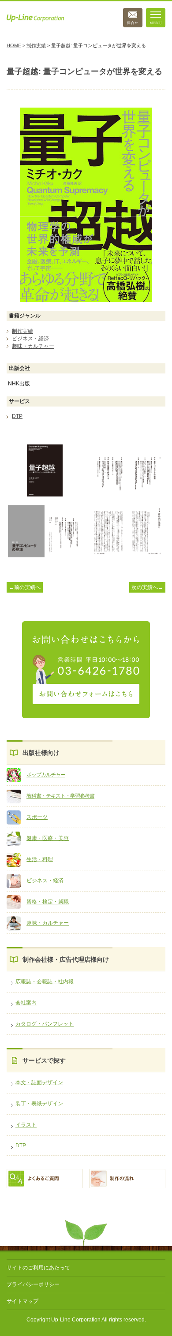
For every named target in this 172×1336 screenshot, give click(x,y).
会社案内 (26, 1003)
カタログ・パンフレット (44, 1024)
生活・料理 (39, 859)
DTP (20, 1145)
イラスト (26, 1125)
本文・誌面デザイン (39, 1082)
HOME (14, 45)
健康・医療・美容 (47, 838)
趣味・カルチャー (47, 923)
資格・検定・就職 (47, 902)
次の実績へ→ (147, 587)
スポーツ (37, 817)
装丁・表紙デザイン (39, 1104)
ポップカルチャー (45, 775)
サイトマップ (22, 1301)
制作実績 (36, 45)
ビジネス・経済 (45, 880)
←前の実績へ (25, 587)
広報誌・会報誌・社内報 (44, 981)
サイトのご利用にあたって (38, 1268)
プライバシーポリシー (33, 1284)
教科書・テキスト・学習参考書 (60, 796)
